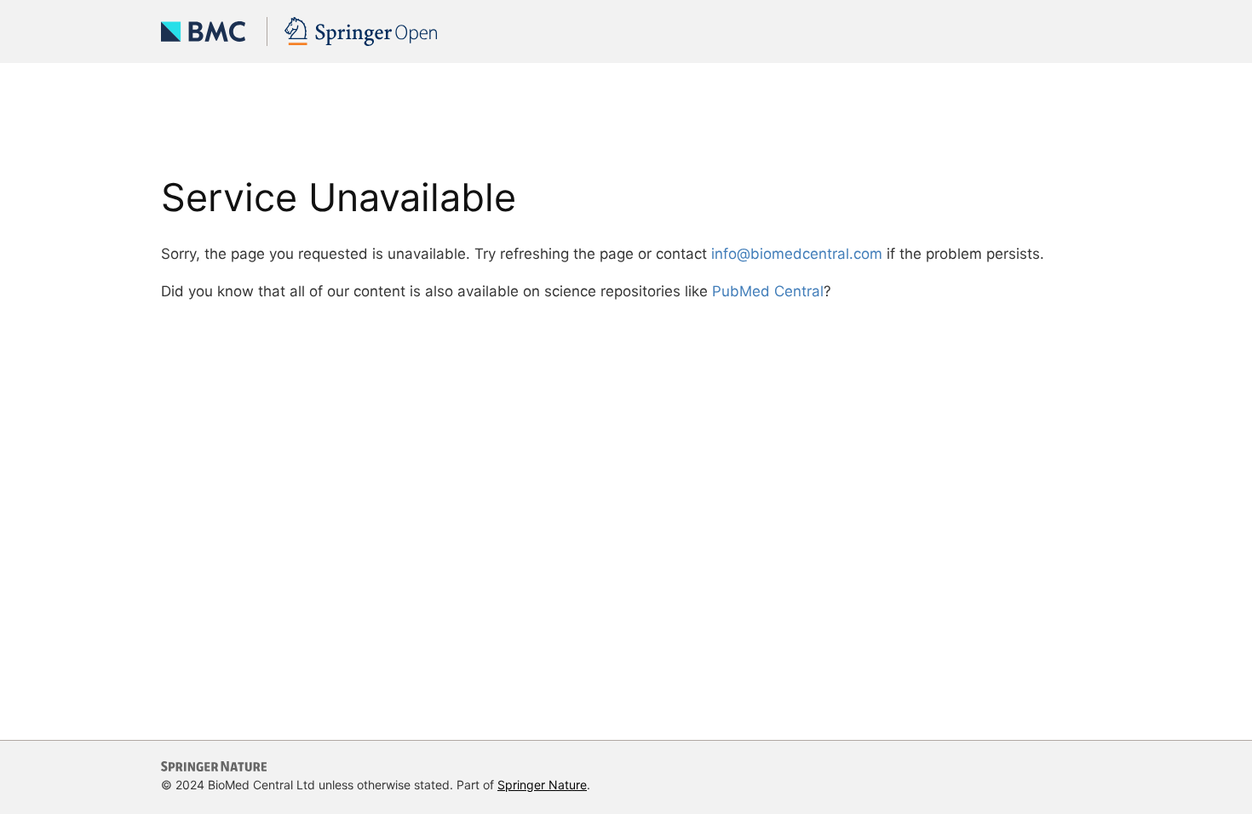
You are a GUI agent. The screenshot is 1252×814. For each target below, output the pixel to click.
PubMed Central (768, 291)
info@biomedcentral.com (796, 253)
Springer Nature (542, 784)
